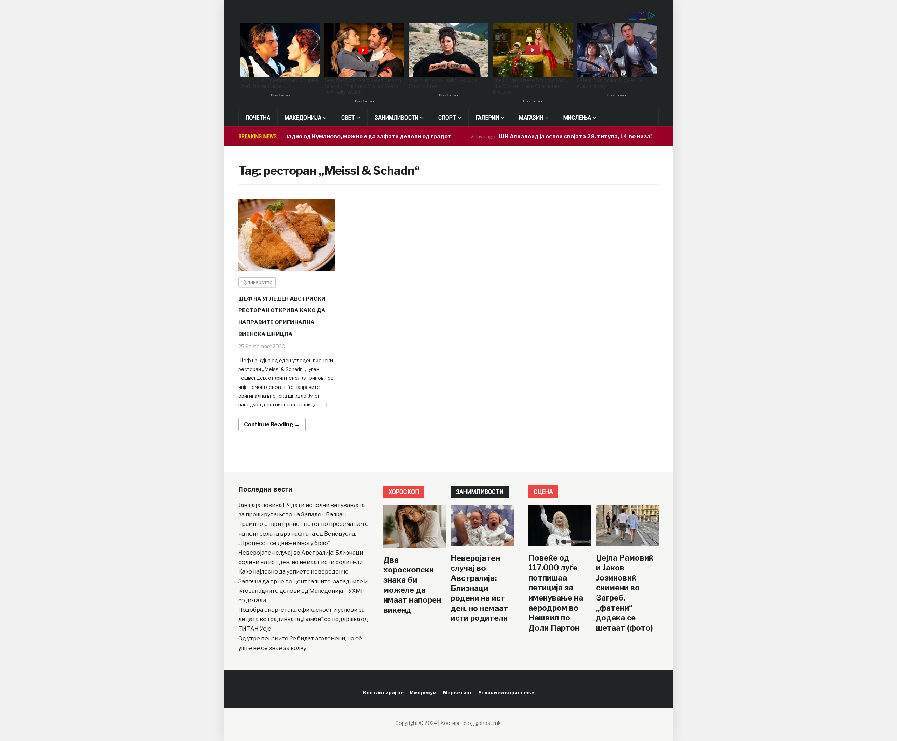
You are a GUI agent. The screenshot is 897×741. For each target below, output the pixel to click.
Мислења (577, 117)
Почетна (258, 117)
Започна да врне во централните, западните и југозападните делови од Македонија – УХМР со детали (303, 591)
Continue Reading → (272, 424)
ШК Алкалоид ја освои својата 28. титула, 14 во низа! (555, 136)
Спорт (447, 117)
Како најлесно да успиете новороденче (293, 571)
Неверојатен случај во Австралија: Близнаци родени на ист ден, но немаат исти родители (479, 588)
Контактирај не (383, 692)
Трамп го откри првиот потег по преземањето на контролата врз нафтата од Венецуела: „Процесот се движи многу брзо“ (303, 533)
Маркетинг (457, 692)
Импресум (423, 692)
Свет (348, 117)
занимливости (480, 492)
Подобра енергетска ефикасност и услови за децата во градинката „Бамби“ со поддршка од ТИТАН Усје (303, 619)
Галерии (487, 117)
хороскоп (404, 492)
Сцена (543, 492)
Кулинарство (257, 282)
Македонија (303, 117)
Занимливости (396, 117)
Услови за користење (506, 692)
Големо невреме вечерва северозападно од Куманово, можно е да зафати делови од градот (297, 136)
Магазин (531, 117)
